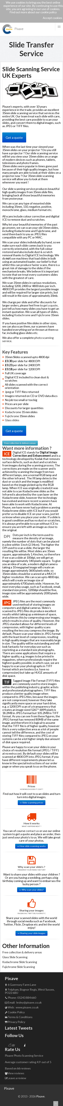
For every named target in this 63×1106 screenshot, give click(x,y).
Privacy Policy (16, 1022)
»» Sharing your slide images (31, 933)
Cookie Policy (16, 1012)
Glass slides (12, 420)
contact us (32, 831)
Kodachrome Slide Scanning (19, 962)
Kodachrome (22, 315)
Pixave (9, 1088)
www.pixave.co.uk (27, 1007)
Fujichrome (43, 315)
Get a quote (14, 137)
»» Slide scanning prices (31, 802)
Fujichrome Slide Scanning (18, 966)
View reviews (15, 1073)
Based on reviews (18, 1068)
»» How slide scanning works (31, 846)
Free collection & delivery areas (20, 443)
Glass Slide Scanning (14, 957)
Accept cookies (52, 18)
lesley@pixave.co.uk (29, 1002)
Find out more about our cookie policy (33, 12)
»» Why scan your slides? (31, 889)
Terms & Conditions (19, 1017)
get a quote (50, 305)
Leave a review (16, 1078)
